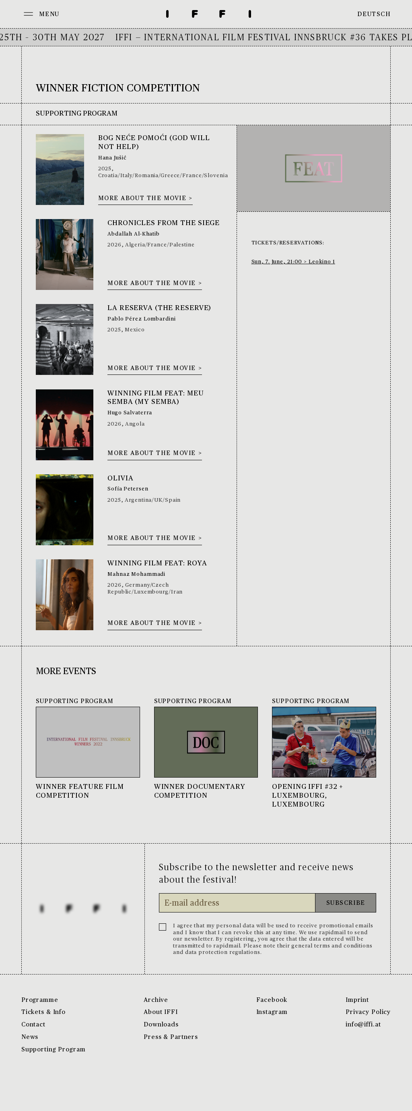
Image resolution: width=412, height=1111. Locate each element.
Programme (39, 1000)
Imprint (357, 1000)
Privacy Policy (368, 1012)
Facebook (271, 1000)
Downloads (161, 1025)
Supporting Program (53, 1050)
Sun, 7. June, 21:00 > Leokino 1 (293, 262)
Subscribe (345, 903)
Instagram (272, 1012)
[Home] (208, 14)
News (30, 1037)
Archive (156, 1000)
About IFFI (161, 1012)
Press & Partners (171, 1037)
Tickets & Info (43, 1012)
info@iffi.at (363, 1025)
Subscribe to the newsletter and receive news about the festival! (256, 873)
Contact (33, 1025)
